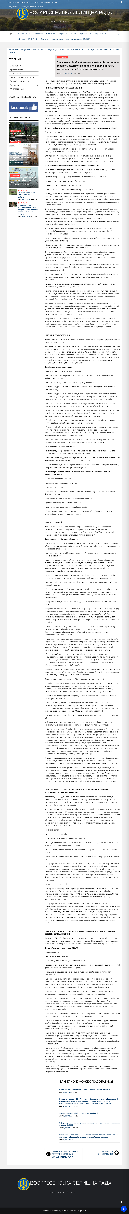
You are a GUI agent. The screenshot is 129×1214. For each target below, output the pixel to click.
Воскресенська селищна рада (70, 12)
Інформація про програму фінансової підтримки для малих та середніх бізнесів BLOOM (28, 209)
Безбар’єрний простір (19, 81)
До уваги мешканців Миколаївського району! (78, 1113)
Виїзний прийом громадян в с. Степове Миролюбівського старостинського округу (65, 1154)
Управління (38, 33)
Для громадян (62, 57)
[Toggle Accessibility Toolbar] (124, 1209)
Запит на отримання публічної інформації (22, 2)
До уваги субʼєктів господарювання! (105, 1152)
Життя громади (17, 89)
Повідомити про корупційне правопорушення (25, 7)
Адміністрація (67, 73)
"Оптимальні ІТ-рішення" (77, 1211)
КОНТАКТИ (33, 39)
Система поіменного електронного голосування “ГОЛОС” (65, 39)
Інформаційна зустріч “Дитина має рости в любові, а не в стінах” (23, 180)
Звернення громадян (49, 2)
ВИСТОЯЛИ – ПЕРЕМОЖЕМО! (23, 77)
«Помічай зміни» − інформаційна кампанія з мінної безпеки (84, 1089)
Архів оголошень (17, 70)
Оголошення (15, 66)
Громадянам (15, 73)
